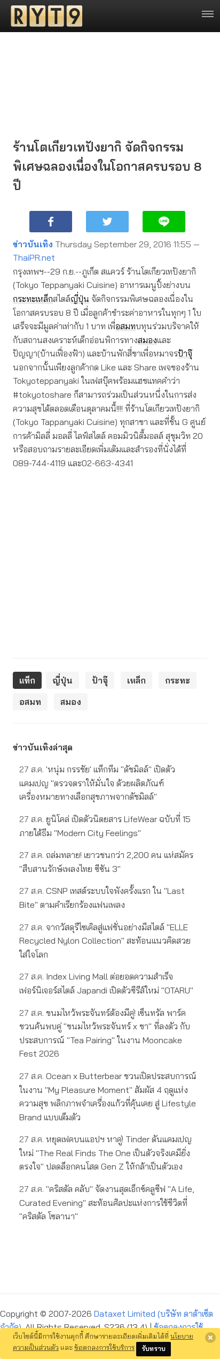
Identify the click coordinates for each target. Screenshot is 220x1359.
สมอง (147, 340)
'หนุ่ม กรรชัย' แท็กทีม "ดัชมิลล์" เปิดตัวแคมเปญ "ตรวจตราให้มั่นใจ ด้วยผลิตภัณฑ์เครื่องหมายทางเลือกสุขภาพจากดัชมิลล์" (97, 783)
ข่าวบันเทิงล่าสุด (43, 747)
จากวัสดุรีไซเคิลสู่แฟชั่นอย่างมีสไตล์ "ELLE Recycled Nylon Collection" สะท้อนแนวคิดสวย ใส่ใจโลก (105, 941)
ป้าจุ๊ (185, 353)
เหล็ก (44, 298)
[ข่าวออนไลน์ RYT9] (43, 16)
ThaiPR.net (34, 257)
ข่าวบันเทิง (33, 244)
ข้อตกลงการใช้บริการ (104, 1347)
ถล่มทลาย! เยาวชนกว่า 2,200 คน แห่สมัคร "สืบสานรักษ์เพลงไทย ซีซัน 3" (106, 861)
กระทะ (24, 298)
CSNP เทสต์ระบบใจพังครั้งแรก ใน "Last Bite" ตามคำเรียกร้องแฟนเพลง (102, 897)
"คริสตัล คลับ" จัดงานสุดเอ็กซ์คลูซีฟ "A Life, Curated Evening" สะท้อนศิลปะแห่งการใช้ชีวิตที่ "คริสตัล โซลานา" (106, 1202)
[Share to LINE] (164, 221)
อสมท (125, 326)
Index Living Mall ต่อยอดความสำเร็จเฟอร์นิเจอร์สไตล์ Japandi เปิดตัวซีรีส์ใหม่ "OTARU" (106, 983)
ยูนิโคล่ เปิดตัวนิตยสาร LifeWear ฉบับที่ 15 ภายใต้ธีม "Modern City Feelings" (105, 826)
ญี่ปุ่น (79, 298)
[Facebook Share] (50, 221)
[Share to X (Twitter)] (107, 221)
